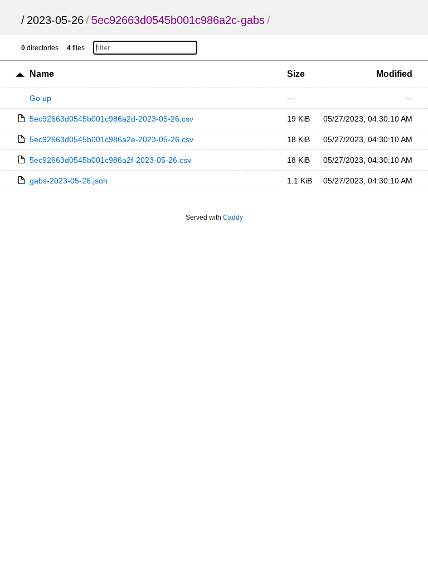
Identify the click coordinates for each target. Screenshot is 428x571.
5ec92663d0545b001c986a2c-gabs (178, 20)
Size (296, 74)
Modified (394, 74)
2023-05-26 (55, 20)
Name (42, 74)
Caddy (233, 217)
